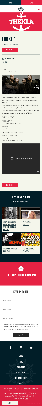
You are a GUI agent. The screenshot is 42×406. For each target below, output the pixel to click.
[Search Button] (37, 8)
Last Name (7, 310)
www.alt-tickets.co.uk (9, 135)
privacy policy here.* (22, 329)
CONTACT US (21, 367)
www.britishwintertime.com (11, 72)
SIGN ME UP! (21, 334)
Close (10, 403)
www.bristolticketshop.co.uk (12, 140)
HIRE (21, 361)
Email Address (8, 319)
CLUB (31, 2)
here (26, 398)
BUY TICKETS (9, 49)
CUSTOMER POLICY (21, 377)
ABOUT (21, 383)
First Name (7, 301)
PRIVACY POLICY (21, 372)
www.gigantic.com (8, 138)
